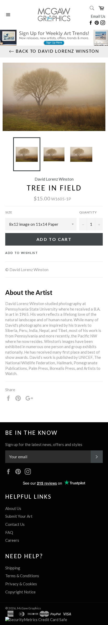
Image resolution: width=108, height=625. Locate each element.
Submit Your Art (19, 516)
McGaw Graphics (29, 608)
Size (8, 212)
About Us (13, 508)
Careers (12, 540)
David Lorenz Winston (54, 179)
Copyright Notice (20, 592)
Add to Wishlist (21, 252)
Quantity (88, 212)
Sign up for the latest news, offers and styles (43, 444)
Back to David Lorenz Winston (56, 51)
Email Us (98, 16)
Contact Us (15, 524)
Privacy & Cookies (21, 583)
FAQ (9, 532)
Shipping (12, 568)
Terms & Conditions (22, 575)
